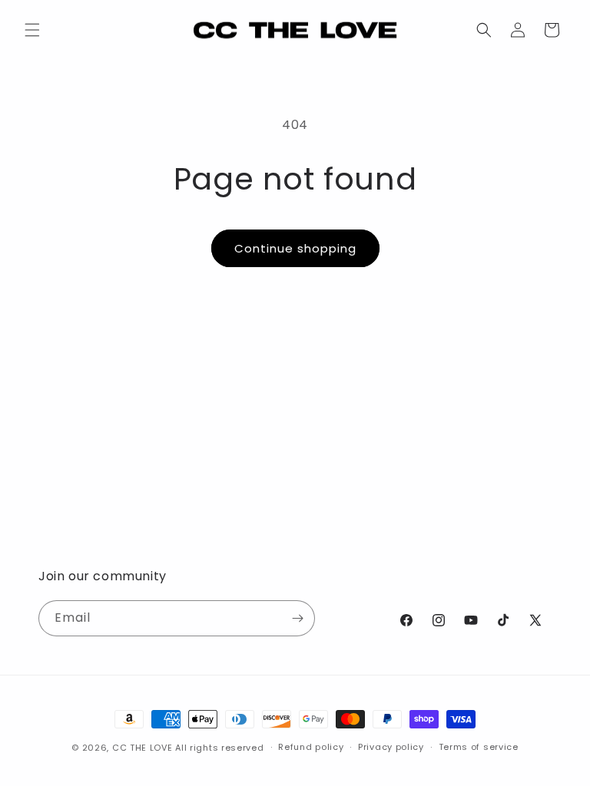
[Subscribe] (297, 618)
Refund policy (310, 747)
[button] (32, 30)
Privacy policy (391, 747)
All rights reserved (219, 747)
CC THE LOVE (142, 747)
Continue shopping (295, 248)
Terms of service (479, 747)
